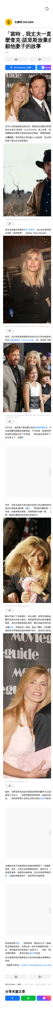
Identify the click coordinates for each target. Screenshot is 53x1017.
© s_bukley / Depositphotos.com (16, 781)
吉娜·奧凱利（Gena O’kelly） (22, 340)
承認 (11, 627)
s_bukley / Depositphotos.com (33, 965)
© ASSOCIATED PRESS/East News (17, 606)
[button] (16, 59)
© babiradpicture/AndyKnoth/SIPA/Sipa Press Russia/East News (27, 326)
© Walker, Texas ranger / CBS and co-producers (21, 219)
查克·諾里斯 (29, 230)
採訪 (42, 798)
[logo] (19, 22)
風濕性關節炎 (41, 427)
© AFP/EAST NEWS (12, 417)
